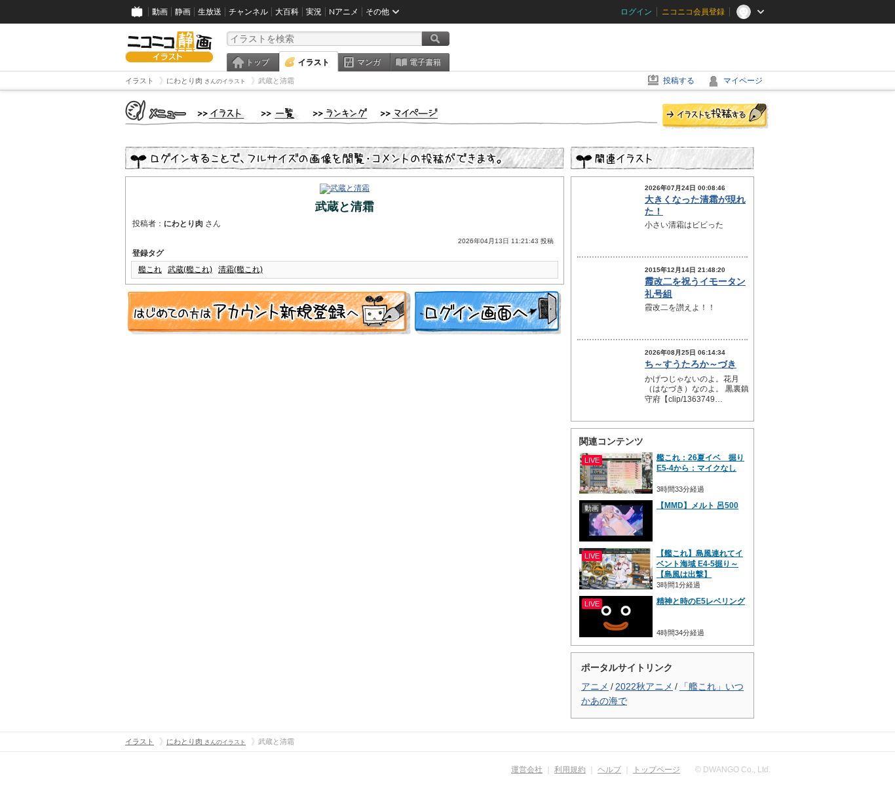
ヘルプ (609, 769)
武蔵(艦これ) (190, 269)
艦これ (150, 269)
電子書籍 (425, 62)
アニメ (595, 686)
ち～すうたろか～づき (690, 364)
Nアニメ (343, 12)
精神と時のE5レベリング (701, 601)
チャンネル (248, 12)
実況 (314, 12)
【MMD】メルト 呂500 (697, 505)
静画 (183, 12)
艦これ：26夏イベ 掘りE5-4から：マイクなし (700, 463)
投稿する (679, 80)
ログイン (636, 12)
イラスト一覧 (280, 114)
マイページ (743, 80)
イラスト (314, 62)
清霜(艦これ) (240, 269)
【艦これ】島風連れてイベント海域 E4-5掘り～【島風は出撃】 (700, 564)
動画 (160, 12)
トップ (257, 62)
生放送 (209, 12)
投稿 (715, 117)
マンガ (369, 62)
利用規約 (570, 769)
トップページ (656, 769)
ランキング (340, 114)
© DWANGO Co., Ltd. (733, 769)
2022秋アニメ (644, 686)
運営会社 (527, 769)
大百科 (287, 12)
